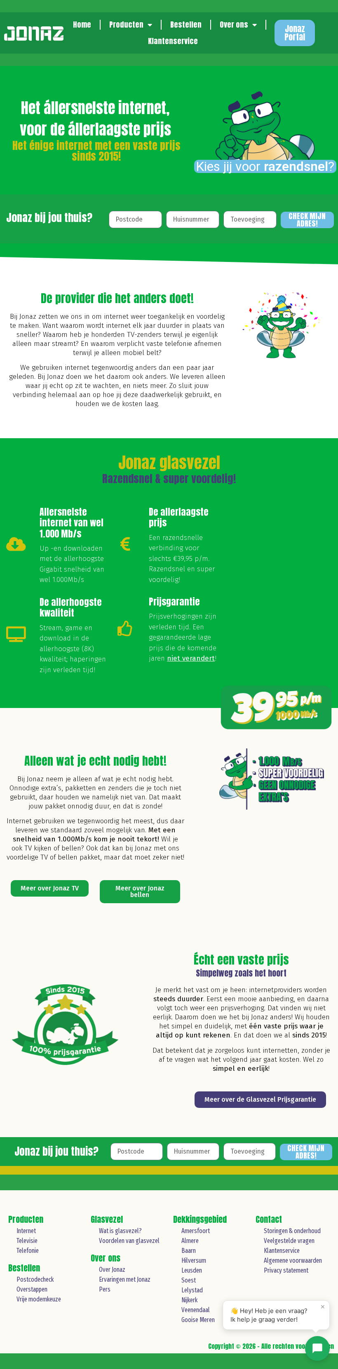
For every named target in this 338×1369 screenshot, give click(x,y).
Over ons (234, 24)
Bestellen (186, 24)
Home (82, 24)
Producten (126, 24)
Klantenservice (173, 41)
